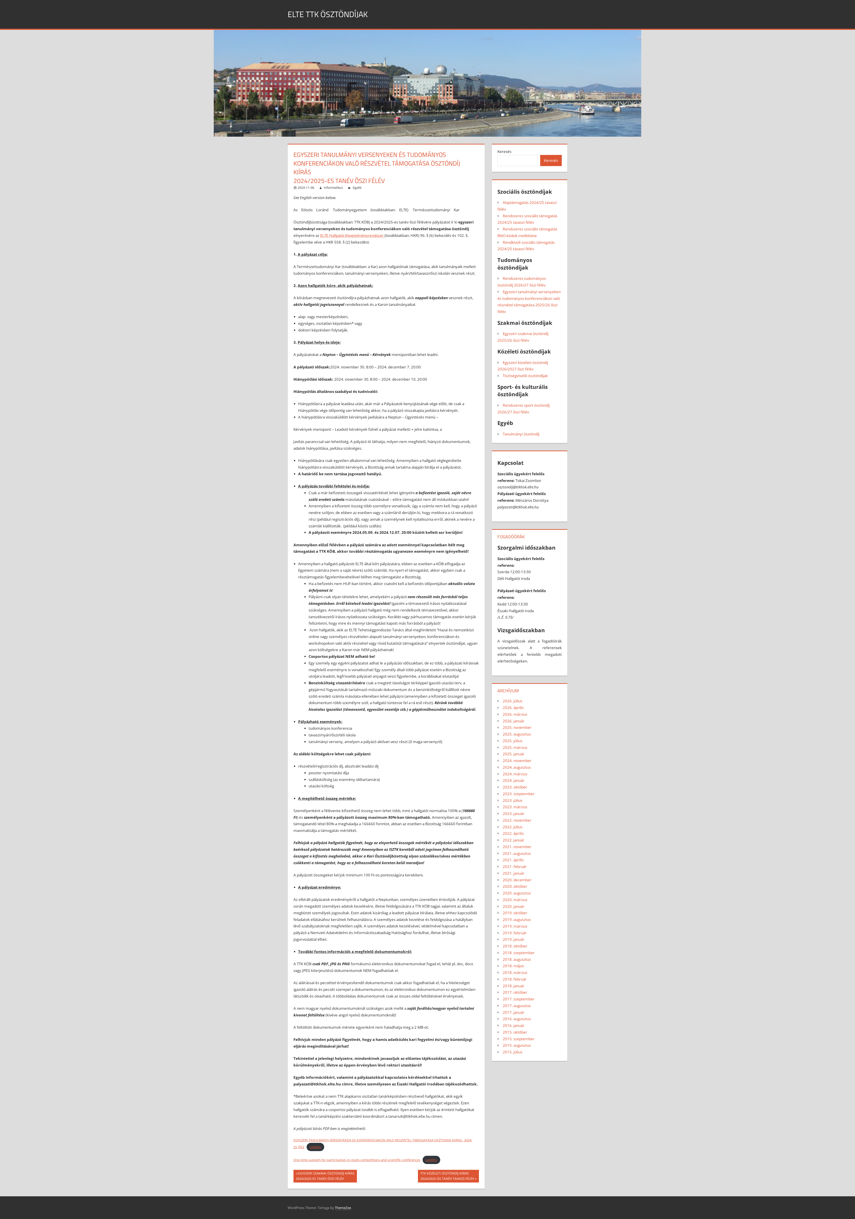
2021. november (517, 846)
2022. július (512, 826)
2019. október (515, 912)
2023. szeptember (519, 793)
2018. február (515, 979)
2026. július (512, 700)
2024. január (513, 780)
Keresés (504, 151)
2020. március (515, 899)
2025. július (512, 740)
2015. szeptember (519, 1038)
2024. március (515, 773)
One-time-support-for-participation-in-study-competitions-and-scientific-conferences (356, 1160)
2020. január (513, 906)
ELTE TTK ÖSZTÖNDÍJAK (328, 14)
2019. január (513, 939)
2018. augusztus (517, 959)
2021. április (513, 859)
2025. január (513, 753)
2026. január (513, 720)
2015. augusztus (517, 1045)
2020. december (517, 879)
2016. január (513, 1025)
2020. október (515, 886)
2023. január (513, 813)
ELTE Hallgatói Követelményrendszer (352, 235)
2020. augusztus (517, 893)
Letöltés (315, 1147)
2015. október (515, 1032)
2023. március (515, 806)
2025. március (515, 747)
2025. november (517, 727)
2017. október (515, 992)
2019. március (515, 926)
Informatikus (333, 187)
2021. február (515, 866)
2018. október (515, 946)
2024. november (517, 760)
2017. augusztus (517, 1005)
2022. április (513, 833)
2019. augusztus (517, 919)
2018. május (513, 965)
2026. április (513, 707)
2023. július (512, 800)
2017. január (513, 1012)
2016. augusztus (517, 1018)
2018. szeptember (519, 952)
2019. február (515, 932)
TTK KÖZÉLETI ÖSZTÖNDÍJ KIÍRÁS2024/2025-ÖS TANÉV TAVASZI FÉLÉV (447, 1176)
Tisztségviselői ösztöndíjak (525, 375)
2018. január (513, 985)
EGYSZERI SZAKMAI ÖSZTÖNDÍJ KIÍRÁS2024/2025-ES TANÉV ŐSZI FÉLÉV (325, 1176)
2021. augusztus (517, 853)
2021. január (513, 873)
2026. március (515, 714)
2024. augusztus (517, 767)
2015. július (512, 1051)
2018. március (515, 972)
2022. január (513, 840)
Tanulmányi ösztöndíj (521, 434)
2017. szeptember (519, 999)
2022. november (517, 820)
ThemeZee (343, 1207)
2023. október (515, 787)
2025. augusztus (517, 734)
